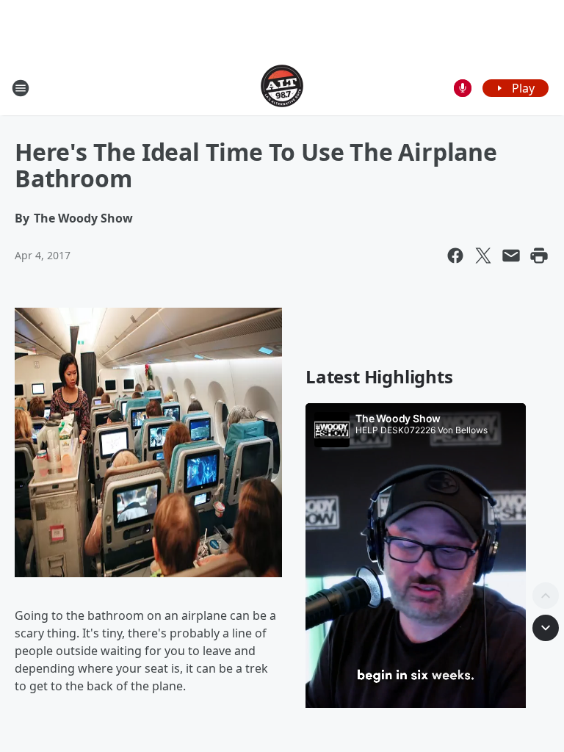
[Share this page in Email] (511, 255)
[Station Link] (282, 88)
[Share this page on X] (483, 255)
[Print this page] (539, 255)
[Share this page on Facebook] (455, 255)
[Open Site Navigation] (20, 88)
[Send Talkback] (462, 88)
